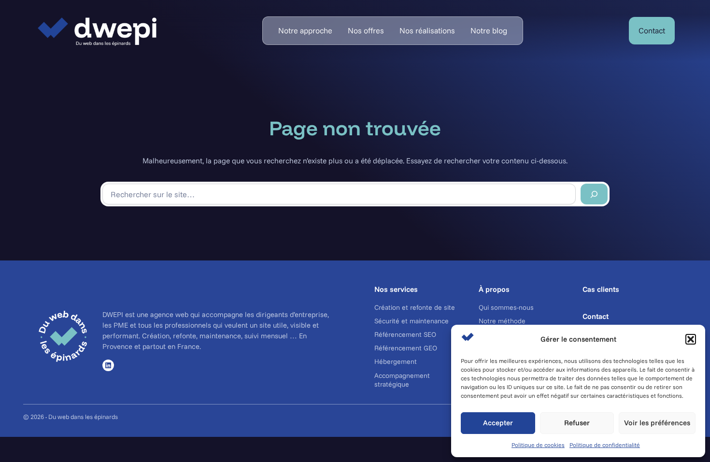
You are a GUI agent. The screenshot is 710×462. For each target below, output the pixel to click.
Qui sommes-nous (506, 307)
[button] (691, 339)
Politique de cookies (538, 444)
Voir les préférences (657, 422)
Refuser (577, 422)
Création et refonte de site (414, 307)
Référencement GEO (405, 348)
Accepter (498, 422)
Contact (652, 30)
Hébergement (395, 361)
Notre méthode (502, 321)
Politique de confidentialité (604, 444)
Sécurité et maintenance (411, 321)
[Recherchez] (594, 194)
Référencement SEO (405, 334)
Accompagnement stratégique (402, 380)
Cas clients (600, 289)
